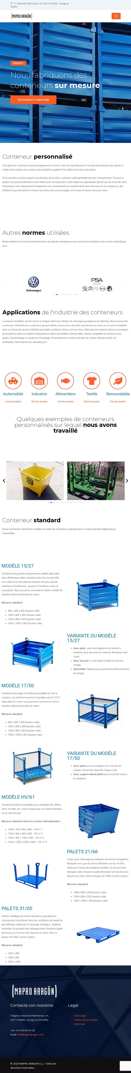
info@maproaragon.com (30, 1034)
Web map (79, 1023)
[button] (5, 284)
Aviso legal (80, 1015)
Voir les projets (13, 401)
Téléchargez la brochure (33, 99)
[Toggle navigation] (116, 16)
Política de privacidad (85, 1019)
